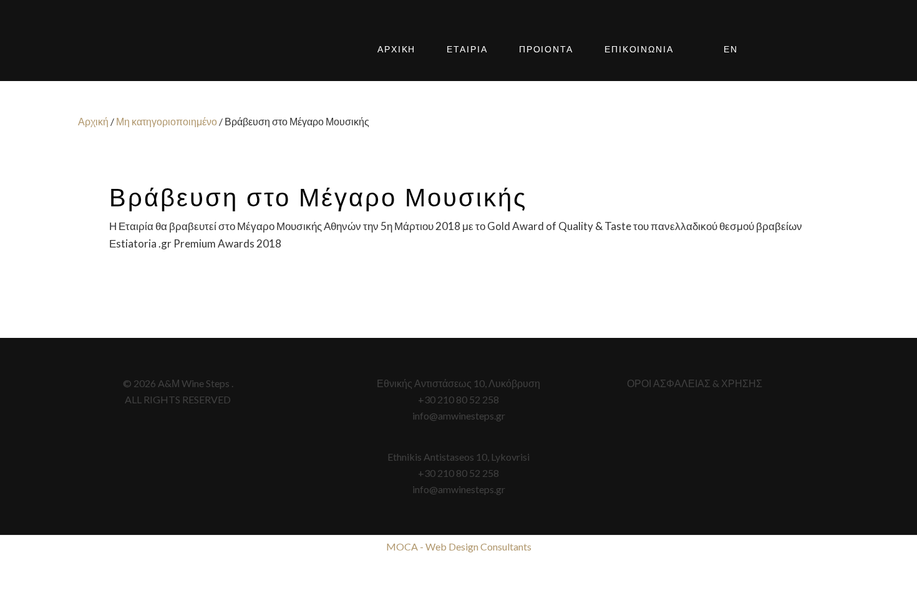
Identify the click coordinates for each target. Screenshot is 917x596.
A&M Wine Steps (152, 50)
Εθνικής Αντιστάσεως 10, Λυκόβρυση (458, 383)
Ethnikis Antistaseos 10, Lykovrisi (458, 457)
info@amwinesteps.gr (458, 415)
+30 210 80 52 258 (458, 399)
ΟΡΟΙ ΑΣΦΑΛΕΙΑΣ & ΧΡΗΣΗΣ (694, 383)
